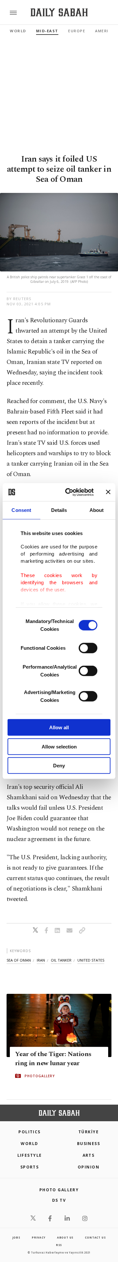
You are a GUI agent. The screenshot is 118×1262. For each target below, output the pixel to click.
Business (88, 1143)
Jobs (16, 1237)
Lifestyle (29, 1155)
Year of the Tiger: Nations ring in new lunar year (53, 1058)
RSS (59, 1245)
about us (65, 1237)
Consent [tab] (21, 510)
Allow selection (59, 746)
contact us (95, 1237)
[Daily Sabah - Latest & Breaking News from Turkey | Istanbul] (59, 12)
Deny (59, 765)
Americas (106, 31)
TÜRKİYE (88, 1132)
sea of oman (19, 960)
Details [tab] (59, 510)
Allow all (59, 727)
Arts (89, 1155)
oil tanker (61, 960)
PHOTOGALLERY (40, 1076)
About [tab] (96, 510)
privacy (39, 1237)
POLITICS (29, 1132)
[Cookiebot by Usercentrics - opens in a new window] (69, 492)
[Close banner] (108, 492)
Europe (76, 31)
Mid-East (47, 31)
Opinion (88, 1167)
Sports (29, 1167)
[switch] (88, 648)
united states (90, 960)
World (18, 31)
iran (41, 960)
